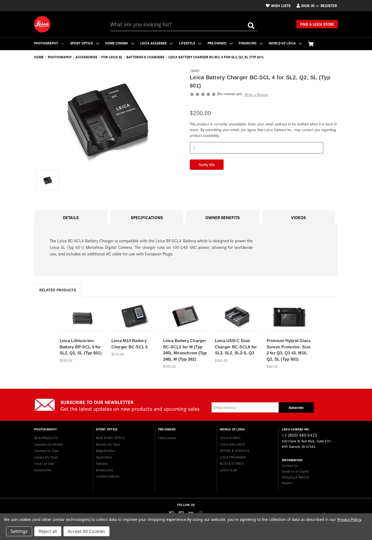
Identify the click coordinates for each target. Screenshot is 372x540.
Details (71, 217)
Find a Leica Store (317, 24)
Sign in (308, 5)
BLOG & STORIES (232, 463)
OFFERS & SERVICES (234, 450)
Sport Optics (82, 43)
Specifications (147, 217)
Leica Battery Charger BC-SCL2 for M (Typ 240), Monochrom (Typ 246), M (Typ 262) (185, 349)
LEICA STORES (230, 437)
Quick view (82, 314)
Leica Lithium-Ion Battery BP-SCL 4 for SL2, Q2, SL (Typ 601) (81, 346)
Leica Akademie (153, 43)
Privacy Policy (349, 519)
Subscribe (296, 407)
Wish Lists (281, 5)
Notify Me (82, 323)
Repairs (287, 482)
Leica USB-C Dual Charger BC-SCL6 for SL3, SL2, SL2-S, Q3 (236, 346)
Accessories (42, 469)
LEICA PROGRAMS (233, 457)
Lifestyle (187, 43)
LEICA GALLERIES (232, 444)
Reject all (48, 531)
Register (329, 5)
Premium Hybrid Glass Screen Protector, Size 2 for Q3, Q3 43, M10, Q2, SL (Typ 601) (289, 349)
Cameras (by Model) (48, 444)
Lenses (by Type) (46, 457)
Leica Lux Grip (44, 463)
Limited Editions (107, 476)
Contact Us (290, 465)
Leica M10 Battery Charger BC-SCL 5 (129, 343)
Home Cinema (117, 43)
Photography (46, 43)
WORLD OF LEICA (283, 43)
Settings (19, 531)
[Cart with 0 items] (310, 43)
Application (104, 457)
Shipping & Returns (295, 477)
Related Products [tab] (57, 289)
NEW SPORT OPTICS (110, 437)
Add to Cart (134, 323)
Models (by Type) (108, 444)
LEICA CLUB (228, 469)
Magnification (105, 450)
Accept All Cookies (86, 531)
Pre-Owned (217, 43)
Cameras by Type (46, 450)
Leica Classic (167, 437)
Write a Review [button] (256, 94)
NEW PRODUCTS (46, 437)
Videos (298, 217)
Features (102, 463)
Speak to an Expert (295, 471)
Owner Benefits (222, 217)
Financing (248, 43)
